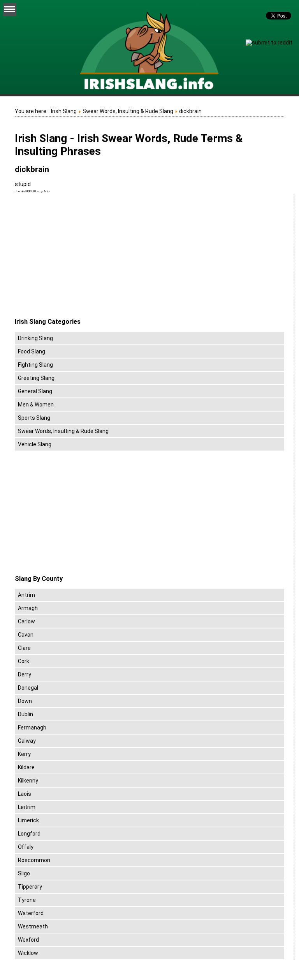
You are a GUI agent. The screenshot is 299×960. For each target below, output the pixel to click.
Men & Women (36, 404)
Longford (29, 833)
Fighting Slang (35, 365)
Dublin (25, 714)
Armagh (28, 608)
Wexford (28, 940)
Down (25, 701)
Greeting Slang (36, 378)
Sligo (24, 873)
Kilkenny (28, 780)
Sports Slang (34, 418)
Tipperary (30, 887)
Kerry (24, 754)
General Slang (35, 391)
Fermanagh (32, 727)
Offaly (25, 847)
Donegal (28, 688)
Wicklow (28, 953)
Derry (24, 674)
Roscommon (34, 860)
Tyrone (27, 900)
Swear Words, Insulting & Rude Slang (63, 431)
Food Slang (31, 351)
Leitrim (26, 807)
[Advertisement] (80, 256)
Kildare (26, 767)
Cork (23, 661)
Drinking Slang (35, 338)
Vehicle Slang (34, 444)
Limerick (28, 820)
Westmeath (33, 926)
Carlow (26, 621)
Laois (24, 794)
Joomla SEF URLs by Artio (32, 191)
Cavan (25, 635)
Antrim (26, 595)
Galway (27, 741)
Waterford (31, 913)
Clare (24, 648)
